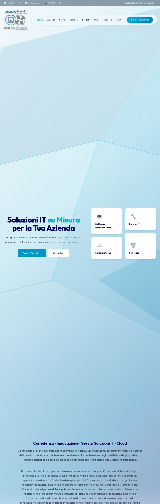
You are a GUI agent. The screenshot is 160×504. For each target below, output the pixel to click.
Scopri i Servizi (32, 253)
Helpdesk (107, 19)
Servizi (62, 19)
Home (40, 19)
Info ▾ (118, 19)
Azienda (51, 19)
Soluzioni (74, 19)
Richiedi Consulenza (140, 20)
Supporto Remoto (135, 2)
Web (96, 19)
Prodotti (86, 19)
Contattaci (151, 3)
